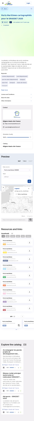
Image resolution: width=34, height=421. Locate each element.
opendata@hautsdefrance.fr (12, 127)
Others (28, 236)
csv (8, 236)
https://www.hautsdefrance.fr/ (12, 123)
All (3, 236)
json (18, 236)
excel (12, 236)
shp (23, 236)
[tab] (13, 161)
